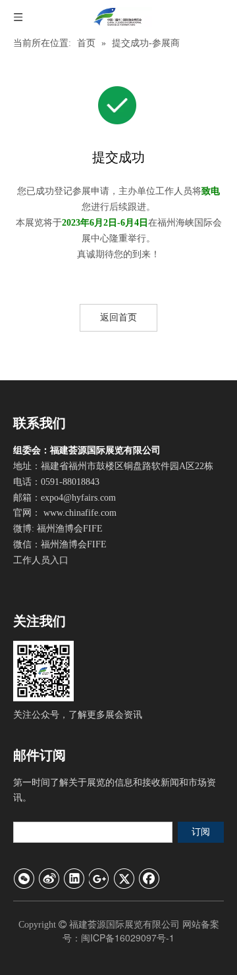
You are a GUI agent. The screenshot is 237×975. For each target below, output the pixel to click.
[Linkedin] (74, 878)
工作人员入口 (40, 560)
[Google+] (99, 878)
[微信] (24, 878)
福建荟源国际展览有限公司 (124, 925)
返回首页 (118, 317)
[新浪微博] (49, 878)
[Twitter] (124, 878)
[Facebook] (149, 878)
